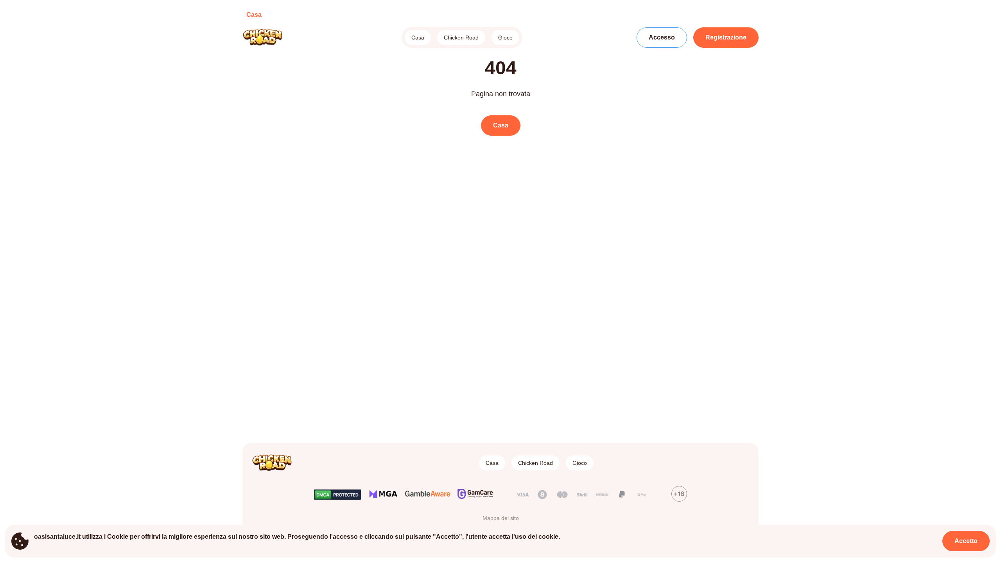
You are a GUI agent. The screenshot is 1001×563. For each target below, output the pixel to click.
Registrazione (725, 37)
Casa (417, 37)
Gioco (505, 37)
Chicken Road (461, 37)
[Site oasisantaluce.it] (269, 37)
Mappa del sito (501, 518)
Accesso (662, 37)
